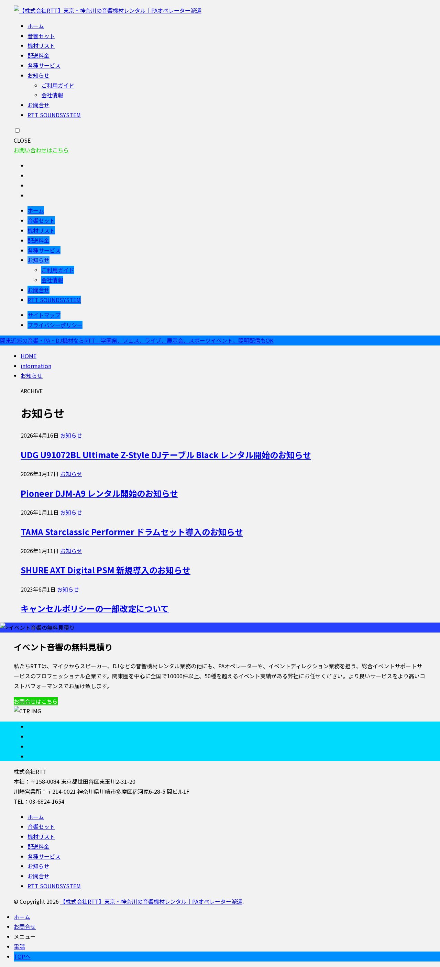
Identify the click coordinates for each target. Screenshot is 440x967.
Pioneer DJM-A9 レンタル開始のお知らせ (99, 493)
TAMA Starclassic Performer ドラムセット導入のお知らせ (132, 532)
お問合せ (39, 105)
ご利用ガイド (57, 85)
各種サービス (44, 65)
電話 (19, 946)
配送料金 (39, 55)
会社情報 (52, 95)
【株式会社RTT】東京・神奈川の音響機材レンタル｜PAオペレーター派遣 (151, 901)
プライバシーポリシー (55, 325)
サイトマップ (44, 315)
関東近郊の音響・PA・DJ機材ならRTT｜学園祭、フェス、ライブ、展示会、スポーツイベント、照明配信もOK (136, 340)
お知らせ (39, 75)
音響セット (41, 36)
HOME (28, 356)
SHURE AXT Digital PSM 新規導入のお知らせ (105, 570)
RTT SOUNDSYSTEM (54, 115)
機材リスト (41, 45)
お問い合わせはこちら (41, 150)
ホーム (36, 26)
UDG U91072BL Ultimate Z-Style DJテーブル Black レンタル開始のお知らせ (166, 455)
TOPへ (22, 956)
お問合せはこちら (36, 701)
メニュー (25, 936)
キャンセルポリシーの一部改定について (95, 608)
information (36, 366)
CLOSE (22, 140)
